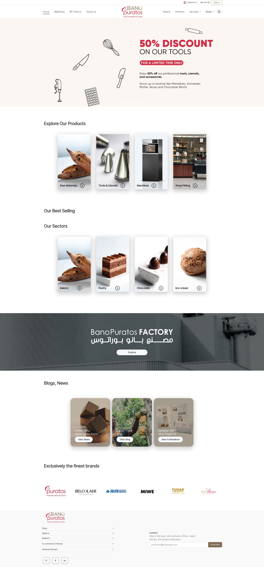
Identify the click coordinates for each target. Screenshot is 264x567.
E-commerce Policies (52, 543)
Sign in (217, 2)
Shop (44, 528)
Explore (132, 352)
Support (46, 538)
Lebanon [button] (191, 2)
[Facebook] (55, 560)
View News (84, 439)
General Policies (49, 549)
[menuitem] (46, 11)
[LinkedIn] (65, 560)
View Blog (125, 439)
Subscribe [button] (215, 544)
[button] (219, 12)
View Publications (170, 439)
